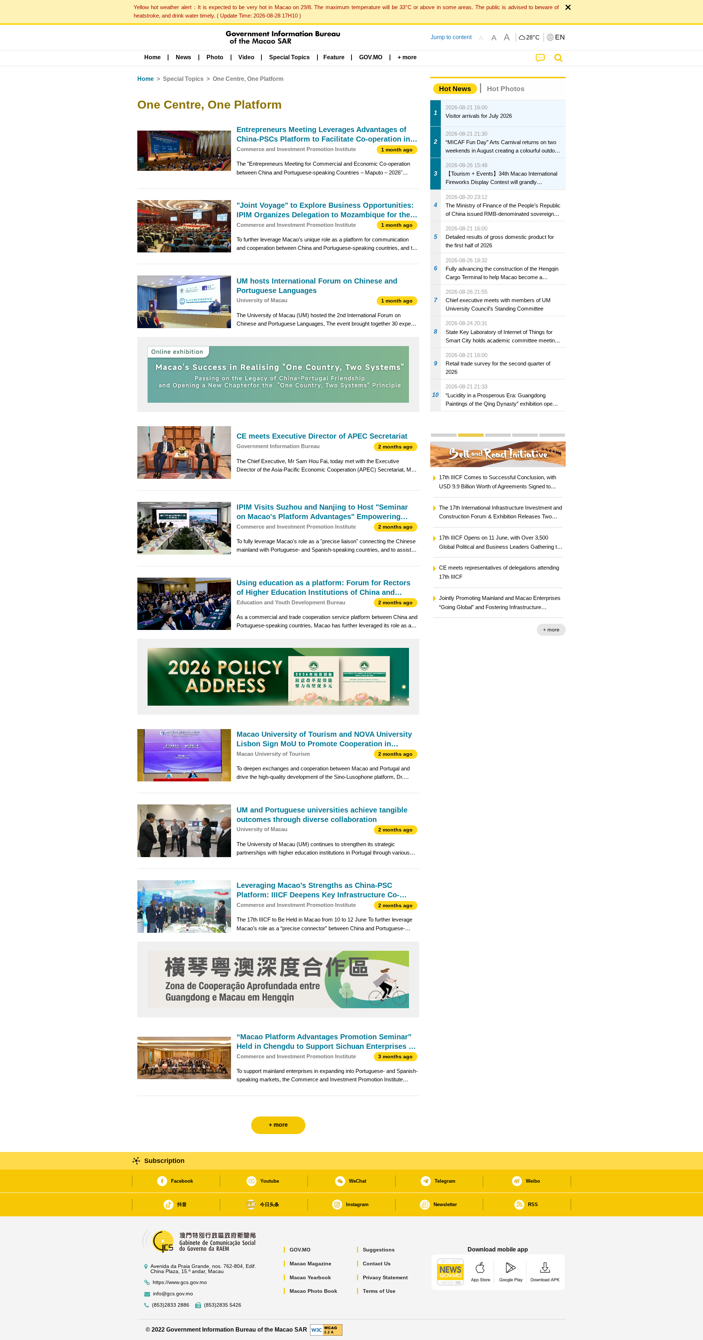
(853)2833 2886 (170, 1305)
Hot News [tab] (455, 89)
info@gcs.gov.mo (173, 1293)
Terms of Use (379, 1291)
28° (533, 38)
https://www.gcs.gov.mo (180, 1282)
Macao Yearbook (310, 1277)
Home (145, 79)
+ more (551, 630)
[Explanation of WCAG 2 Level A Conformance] (326, 1329)
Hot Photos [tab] (506, 89)
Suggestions (379, 1250)
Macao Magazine (310, 1263)
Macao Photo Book (313, 1291)
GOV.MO (300, 1250)
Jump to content (451, 37)
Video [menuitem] (246, 57)
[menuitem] (183, 57)
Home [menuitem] (152, 57)
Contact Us (377, 1263)
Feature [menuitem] (334, 57)
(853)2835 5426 (222, 1305)
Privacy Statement (385, 1277)
